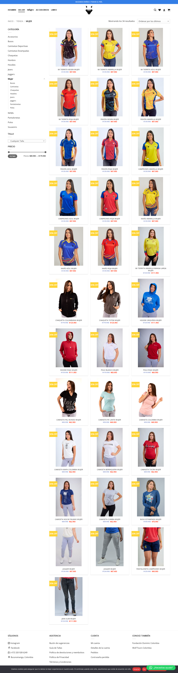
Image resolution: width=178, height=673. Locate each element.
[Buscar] (155, 10)
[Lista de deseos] (159, 10)
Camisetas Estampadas (18, 51)
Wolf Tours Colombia (141, 648)
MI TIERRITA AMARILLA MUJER (110, 69)
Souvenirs (12, 127)
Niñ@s (30, 9)
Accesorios (42, 9)
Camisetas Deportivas (18, 46)
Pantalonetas (15, 104)
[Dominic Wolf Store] (89, 10)
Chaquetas (13, 55)
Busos (10, 41)
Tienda (19, 21)
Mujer (21, 9)
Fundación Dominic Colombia (145, 643)
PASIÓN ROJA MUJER (109, 169)
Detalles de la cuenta (100, 648)
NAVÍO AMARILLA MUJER (151, 219)
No (144, 669)
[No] (174, 670)
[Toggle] (44, 79)
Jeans (10, 69)
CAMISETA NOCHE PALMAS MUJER (68, 519)
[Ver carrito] (169, 10)
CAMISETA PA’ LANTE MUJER (109, 420)
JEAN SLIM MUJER (69, 619)
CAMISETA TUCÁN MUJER (151, 469)
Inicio (10, 21)
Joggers (11, 74)
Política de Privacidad (59, 657)
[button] (164, 10)
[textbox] (26, 141)
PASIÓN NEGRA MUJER (110, 119)
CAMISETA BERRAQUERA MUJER (110, 469)
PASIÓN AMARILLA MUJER (150, 119)
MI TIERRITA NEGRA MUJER (69, 69)
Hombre (12, 9)
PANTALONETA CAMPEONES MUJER (150, 569)
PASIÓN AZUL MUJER (68, 169)
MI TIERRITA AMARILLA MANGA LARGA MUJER (150, 269)
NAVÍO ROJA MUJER (109, 268)
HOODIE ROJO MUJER (68, 370)
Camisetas (14, 86)
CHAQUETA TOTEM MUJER (109, 320)
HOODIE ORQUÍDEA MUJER (151, 320)
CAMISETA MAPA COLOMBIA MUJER (68, 469)
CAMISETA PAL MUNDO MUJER (68, 420)
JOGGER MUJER (69, 569)
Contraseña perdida (100, 657)
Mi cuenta (95, 643)
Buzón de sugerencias (59, 643)
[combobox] (27, 141)
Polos (12, 108)
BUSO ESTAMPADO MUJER (150, 519)
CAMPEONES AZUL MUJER (68, 219)
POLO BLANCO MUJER (110, 370)
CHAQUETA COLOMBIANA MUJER (68, 320)
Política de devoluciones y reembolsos (66, 652)
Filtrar (12, 156)
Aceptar (137, 669)
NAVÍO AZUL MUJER (69, 268)
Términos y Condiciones (60, 662)
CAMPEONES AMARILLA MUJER (150, 169)
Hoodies (11, 65)
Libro (54, 9)
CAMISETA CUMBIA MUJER (109, 519)
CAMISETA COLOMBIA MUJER (151, 420)
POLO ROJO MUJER (150, 370)
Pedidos (94, 652)
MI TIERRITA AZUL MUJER (151, 69)
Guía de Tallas (55, 648)
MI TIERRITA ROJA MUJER (69, 119)
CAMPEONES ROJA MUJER (109, 219)
